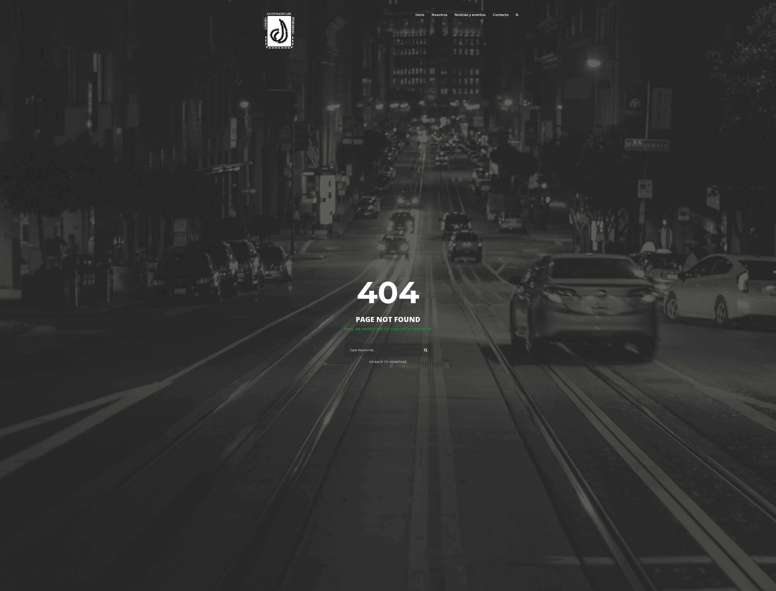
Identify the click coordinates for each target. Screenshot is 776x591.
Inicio (419, 15)
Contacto (501, 15)
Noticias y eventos (470, 15)
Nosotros (439, 15)
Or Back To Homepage (388, 362)
